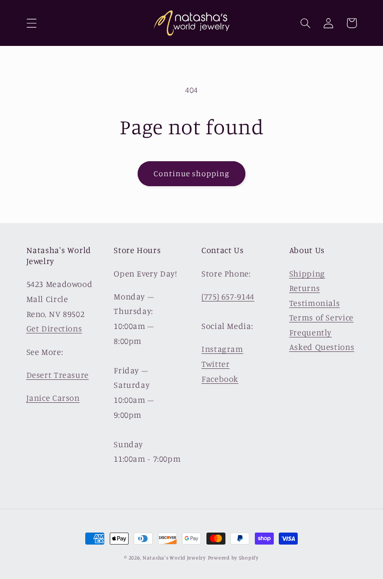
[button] (31, 22)
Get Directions (54, 328)
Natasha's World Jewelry (174, 558)
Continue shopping (192, 173)
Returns (304, 288)
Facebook (219, 379)
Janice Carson (53, 398)
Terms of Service (321, 317)
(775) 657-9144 (227, 296)
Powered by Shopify (233, 558)
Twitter (215, 364)
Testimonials (314, 303)
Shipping (307, 274)
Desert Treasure (57, 375)
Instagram (222, 349)
